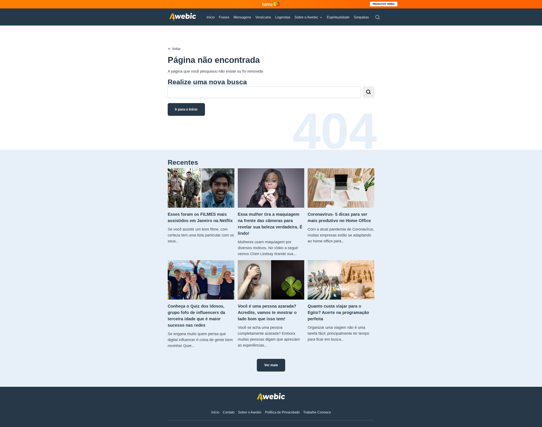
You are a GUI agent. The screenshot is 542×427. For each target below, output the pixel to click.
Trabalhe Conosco (317, 412)
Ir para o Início (186, 109)
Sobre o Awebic (306, 17)
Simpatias (361, 17)
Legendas (282, 17)
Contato (229, 412)
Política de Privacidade (282, 412)
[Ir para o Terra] (271, 4)
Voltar (176, 49)
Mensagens (242, 17)
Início (211, 17)
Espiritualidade (338, 17)
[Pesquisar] (377, 17)
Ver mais (271, 365)
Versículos (263, 17)
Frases (224, 17)
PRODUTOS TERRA (384, 4)
